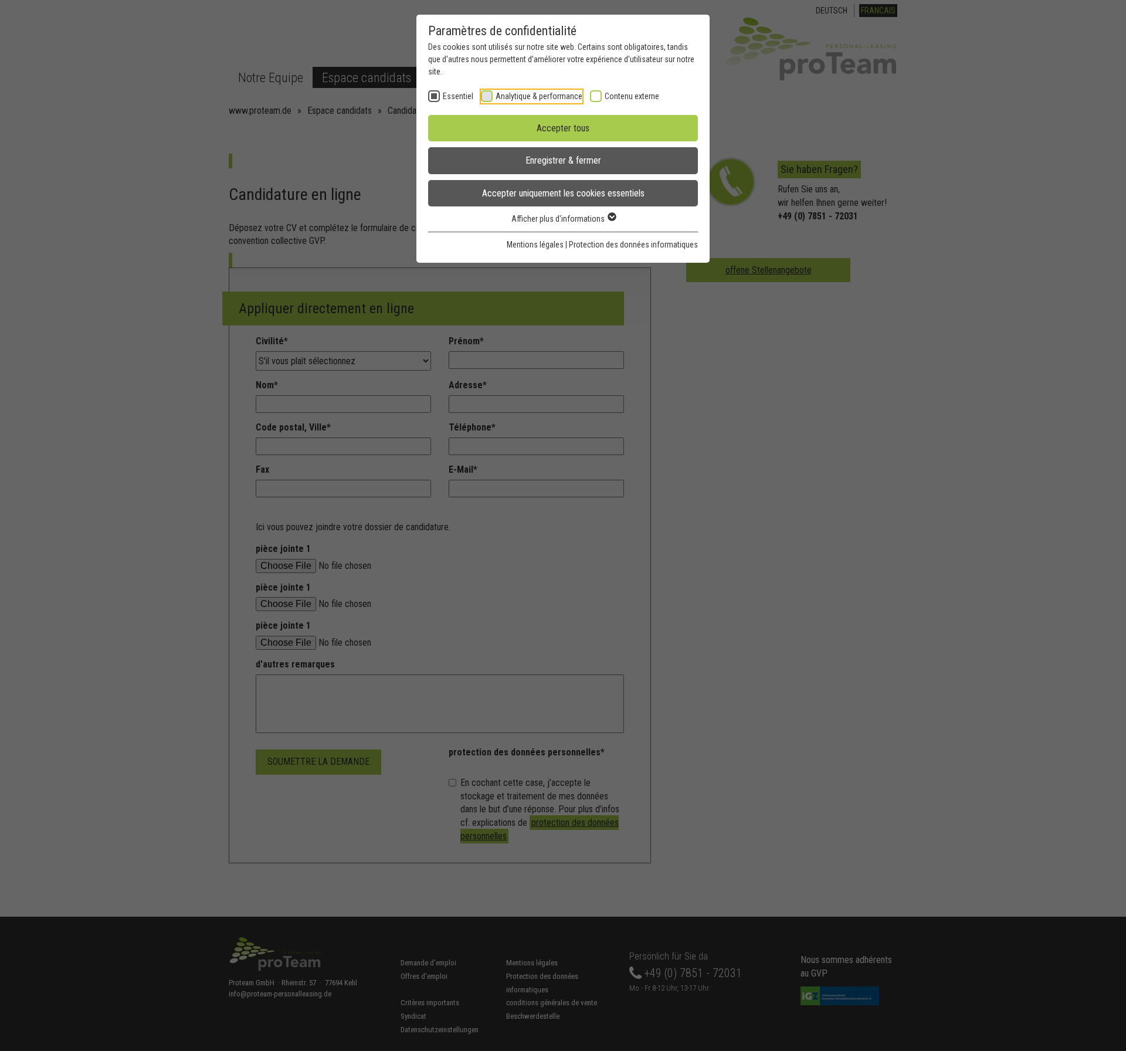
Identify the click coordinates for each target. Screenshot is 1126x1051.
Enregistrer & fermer (563, 160)
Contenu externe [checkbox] (632, 96)
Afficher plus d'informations (558, 218)
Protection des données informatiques (633, 244)
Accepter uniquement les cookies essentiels (563, 193)
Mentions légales (535, 244)
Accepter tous (563, 128)
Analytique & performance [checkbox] (539, 96)
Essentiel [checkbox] (458, 96)
